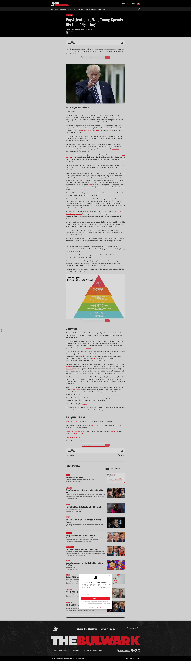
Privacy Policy (107, 603)
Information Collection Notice (95, 603)
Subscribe (95, 598)
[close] (110, 576)
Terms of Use (103, 601)
